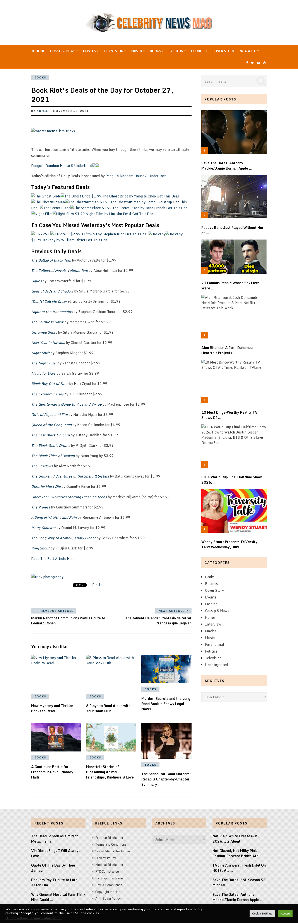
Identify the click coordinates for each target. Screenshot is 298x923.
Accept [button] (285, 913)
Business (212, 583)
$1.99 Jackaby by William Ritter (58, 240)
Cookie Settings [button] (262, 913)
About (250, 50)
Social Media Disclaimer (112, 851)
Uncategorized (216, 665)
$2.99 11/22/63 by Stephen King (97, 234)
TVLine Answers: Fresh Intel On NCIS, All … (239, 868)
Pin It (97, 585)
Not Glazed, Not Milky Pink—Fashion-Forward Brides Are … (237, 853)
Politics (211, 651)
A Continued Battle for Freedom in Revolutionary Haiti (52, 772)
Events (210, 597)
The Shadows (42, 466)
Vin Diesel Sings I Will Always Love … (55, 853)
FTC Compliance (107, 871)
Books (156, 50)
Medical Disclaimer (109, 864)
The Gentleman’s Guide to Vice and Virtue (66, 404)
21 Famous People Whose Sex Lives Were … (230, 285)
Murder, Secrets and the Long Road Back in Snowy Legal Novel (165, 704)
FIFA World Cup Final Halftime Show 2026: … (231, 479)
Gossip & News (63, 50)
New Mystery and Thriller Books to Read (52, 708)
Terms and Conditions (111, 844)
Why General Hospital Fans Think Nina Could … (58, 897)
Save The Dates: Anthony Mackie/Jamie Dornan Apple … (226, 165)
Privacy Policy (105, 857)
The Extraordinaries (47, 394)
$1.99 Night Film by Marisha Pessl (103, 214)
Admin (43, 111)
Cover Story (223, 50)
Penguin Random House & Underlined (61, 165)
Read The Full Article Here (52, 558)
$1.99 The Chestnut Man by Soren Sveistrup (136, 202)
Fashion (176, 50)
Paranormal (214, 644)
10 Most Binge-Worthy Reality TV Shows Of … (229, 415)
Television (114, 50)
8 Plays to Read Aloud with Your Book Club (108, 708)
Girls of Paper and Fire (49, 414)
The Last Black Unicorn (50, 435)
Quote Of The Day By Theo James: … (53, 868)
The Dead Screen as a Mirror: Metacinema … (55, 838)
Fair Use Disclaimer (109, 837)
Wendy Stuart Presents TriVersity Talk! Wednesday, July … (229, 544)
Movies (90, 50)
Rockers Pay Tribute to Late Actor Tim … (54, 882)
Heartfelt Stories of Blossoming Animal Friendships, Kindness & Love (110, 772)
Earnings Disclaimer (109, 878)
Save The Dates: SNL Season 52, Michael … (239, 882)
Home (40, 50)
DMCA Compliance (108, 884)
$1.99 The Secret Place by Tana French (134, 208)
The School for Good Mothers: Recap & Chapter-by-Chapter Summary (166, 779)
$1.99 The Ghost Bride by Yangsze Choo (124, 196)
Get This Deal (168, 196)
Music (137, 50)
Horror (198, 50)
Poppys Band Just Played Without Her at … (232, 230)
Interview (213, 624)
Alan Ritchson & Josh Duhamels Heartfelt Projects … (227, 350)
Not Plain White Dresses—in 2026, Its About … (234, 838)
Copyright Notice (107, 891)
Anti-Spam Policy (108, 898)
